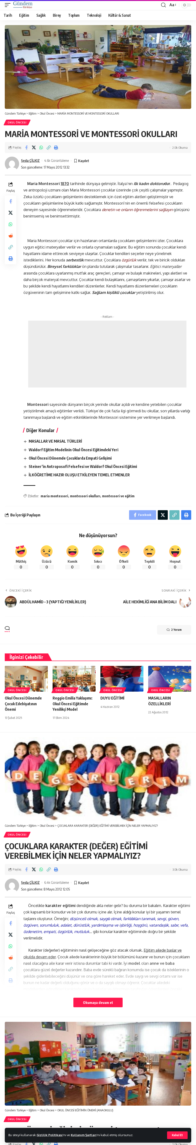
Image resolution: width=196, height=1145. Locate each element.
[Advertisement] (107, 354)
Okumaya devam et (98, 1002)
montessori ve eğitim (118, 496)
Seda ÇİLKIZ (30, 160)
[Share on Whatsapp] (41, 147)
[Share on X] (33, 147)
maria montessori (54, 496)
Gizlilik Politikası (50, 1135)
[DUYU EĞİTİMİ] (121, 679)
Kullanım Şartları (84, 1135)
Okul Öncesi (17, 122)
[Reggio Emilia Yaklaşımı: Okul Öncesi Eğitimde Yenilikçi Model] (74, 679)
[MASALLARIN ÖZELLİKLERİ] (169, 679)
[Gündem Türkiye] (23, 5)
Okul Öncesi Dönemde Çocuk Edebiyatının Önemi (23, 703)
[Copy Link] (48, 147)
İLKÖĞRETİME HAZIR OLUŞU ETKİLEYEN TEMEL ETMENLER (79, 474)
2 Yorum (176, 629)
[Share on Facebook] (26, 147)
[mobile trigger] (9, 5)
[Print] (56, 147)
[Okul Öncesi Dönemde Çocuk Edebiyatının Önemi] (26, 679)
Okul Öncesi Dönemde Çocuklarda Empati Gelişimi (70, 458)
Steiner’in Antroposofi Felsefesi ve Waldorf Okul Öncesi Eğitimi (83, 466)
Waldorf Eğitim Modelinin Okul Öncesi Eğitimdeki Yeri (73, 449)
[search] (163, 5)
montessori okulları (85, 496)
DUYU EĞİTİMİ (112, 698)
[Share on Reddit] (10, 235)
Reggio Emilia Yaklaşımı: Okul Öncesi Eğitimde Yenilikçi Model (73, 703)
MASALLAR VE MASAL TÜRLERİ (55, 441)
